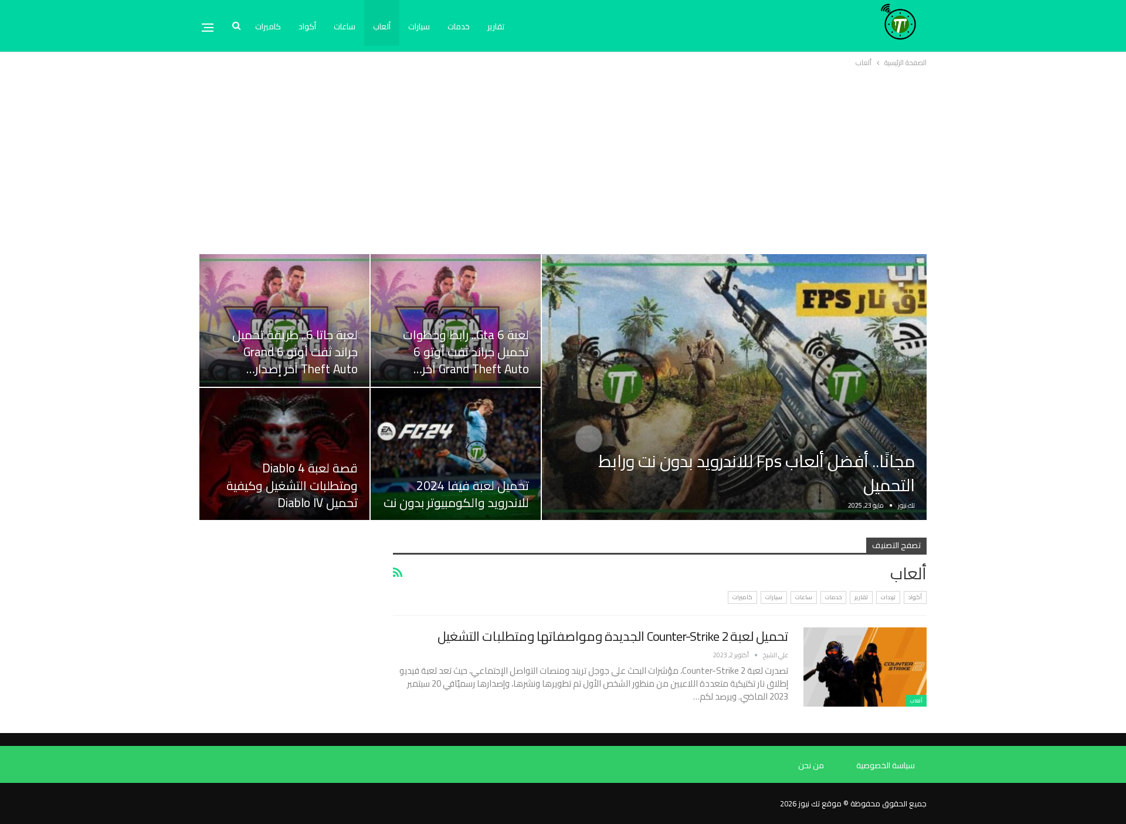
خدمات (458, 26)
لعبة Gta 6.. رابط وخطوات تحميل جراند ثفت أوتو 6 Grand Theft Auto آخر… (466, 351)
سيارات (419, 26)
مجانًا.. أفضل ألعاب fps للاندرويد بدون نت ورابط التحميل (756, 473)
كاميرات (268, 26)
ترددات (888, 597)
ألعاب (382, 26)
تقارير (495, 26)
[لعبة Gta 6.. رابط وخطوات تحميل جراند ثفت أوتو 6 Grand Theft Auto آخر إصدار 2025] (455, 320)
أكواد (307, 26)
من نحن (811, 765)
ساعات (344, 26)
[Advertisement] (563, 157)
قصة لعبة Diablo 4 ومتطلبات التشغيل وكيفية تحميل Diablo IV (292, 485)
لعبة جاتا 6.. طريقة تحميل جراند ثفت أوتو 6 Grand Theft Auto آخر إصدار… (295, 351)
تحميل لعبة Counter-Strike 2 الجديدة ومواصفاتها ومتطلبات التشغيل (612, 636)
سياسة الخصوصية (885, 765)
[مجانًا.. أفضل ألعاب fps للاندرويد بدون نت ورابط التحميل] (734, 387)
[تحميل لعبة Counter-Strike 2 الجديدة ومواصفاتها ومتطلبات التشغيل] (865, 666)
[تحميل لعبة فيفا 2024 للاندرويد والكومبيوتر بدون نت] (455, 454)
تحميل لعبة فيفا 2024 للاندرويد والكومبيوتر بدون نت (456, 494)
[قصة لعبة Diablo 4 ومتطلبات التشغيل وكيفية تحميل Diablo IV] (284, 454)
